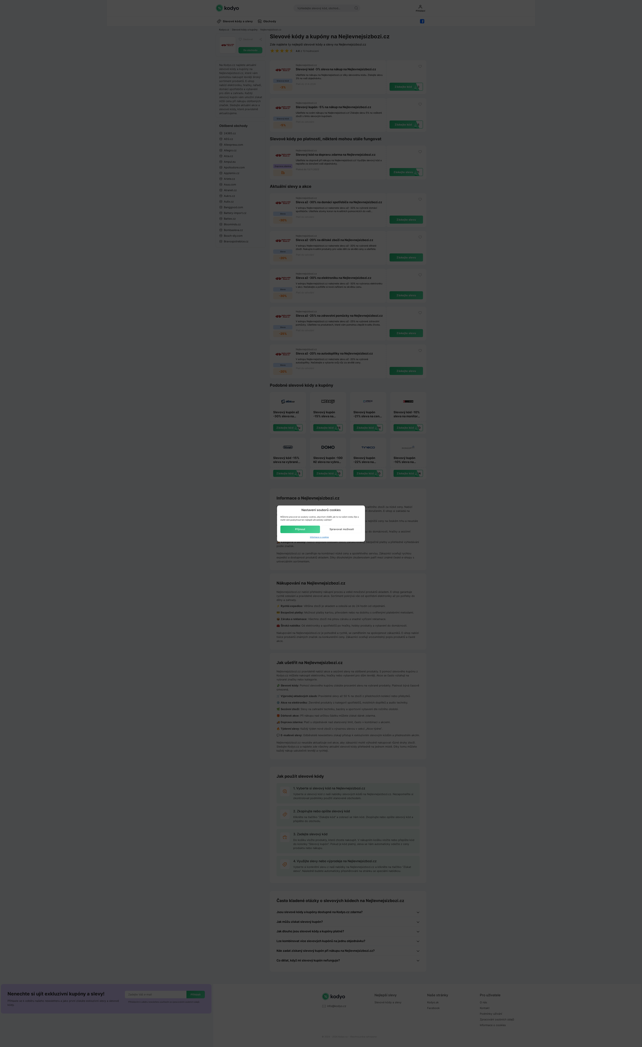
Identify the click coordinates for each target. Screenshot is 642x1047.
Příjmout (300, 529)
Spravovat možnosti (342, 529)
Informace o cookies (319, 537)
